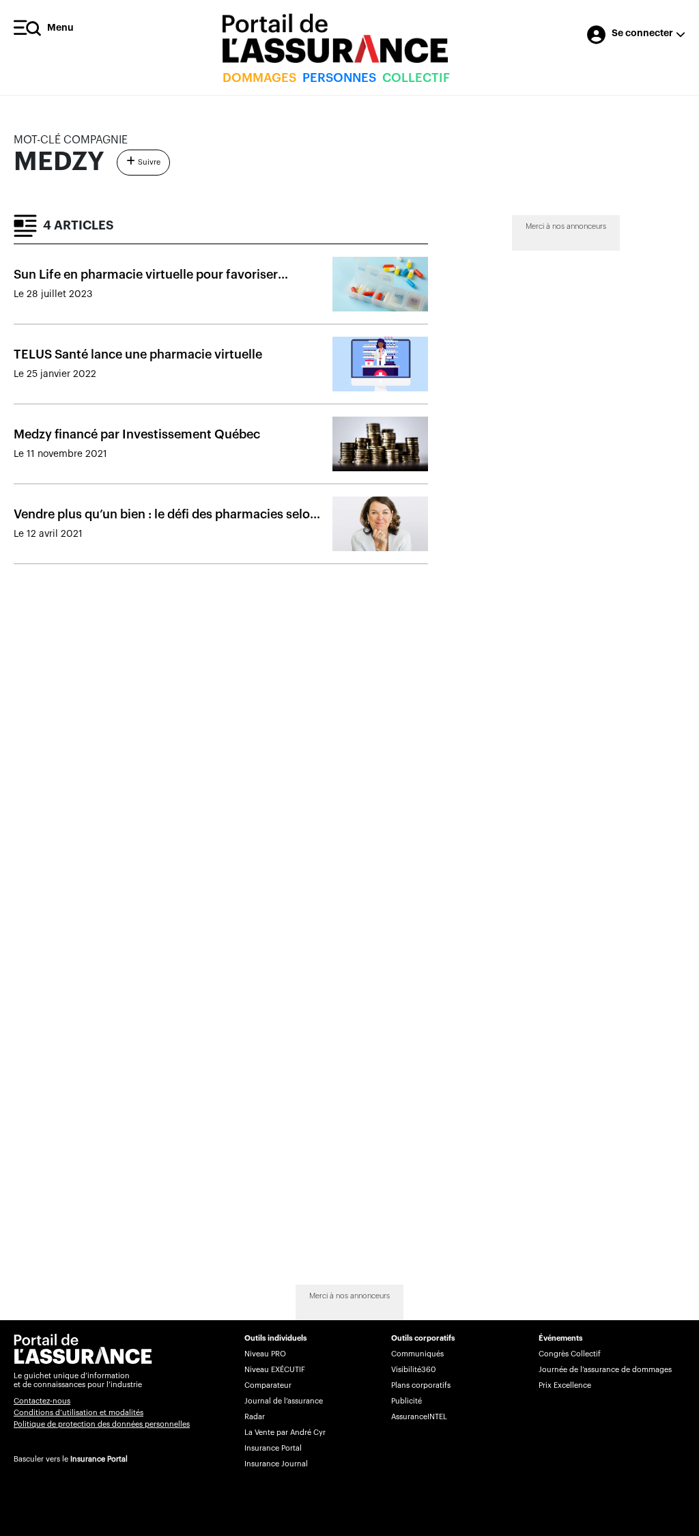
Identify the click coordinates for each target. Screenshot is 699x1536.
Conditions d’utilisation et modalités (78, 1412)
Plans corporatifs (421, 1385)
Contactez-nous (42, 1401)
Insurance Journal (276, 1464)
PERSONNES (339, 78)
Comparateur (267, 1385)
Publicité (406, 1401)
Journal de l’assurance (283, 1401)
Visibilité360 (413, 1369)
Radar (254, 1417)
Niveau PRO (265, 1354)
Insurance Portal (99, 1459)
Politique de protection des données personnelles (102, 1424)
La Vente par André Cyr (285, 1432)
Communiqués (417, 1354)
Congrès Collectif (570, 1354)
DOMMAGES (259, 78)
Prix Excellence (565, 1385)
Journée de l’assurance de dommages (605, 1369)
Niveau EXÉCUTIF (274, 1369)
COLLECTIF (416, 78)
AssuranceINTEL (419, 1417)
